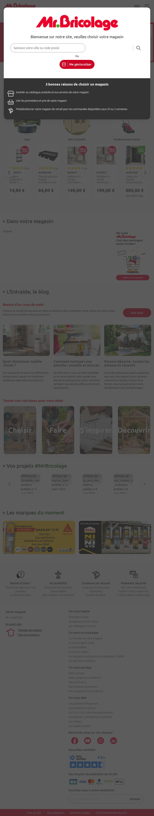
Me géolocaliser (80, 64)
